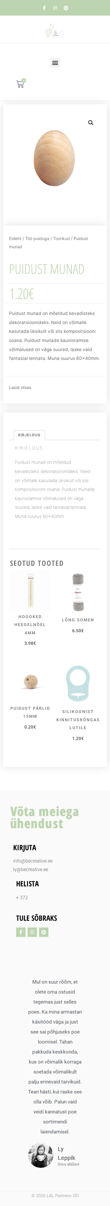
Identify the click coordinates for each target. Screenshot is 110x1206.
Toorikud (61, 238)
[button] (55, 63)
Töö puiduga (37, 238)
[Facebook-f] (44, 8)
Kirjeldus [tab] (29, 435)
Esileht (15, 238)
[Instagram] (55, 8)
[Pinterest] (66, 8)
